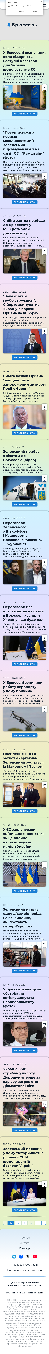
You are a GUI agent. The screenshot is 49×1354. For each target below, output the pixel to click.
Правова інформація (24, 1264)
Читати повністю (24, 114)
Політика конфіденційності (24, 1270)
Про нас (24, 1237)
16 (18, 1223)
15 (25, 1223)
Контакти (24, 1242)
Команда (24, 1248)
